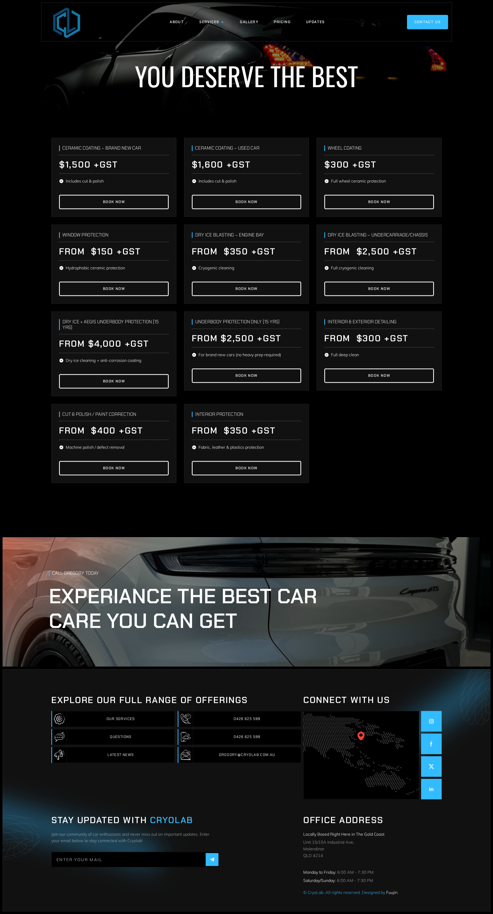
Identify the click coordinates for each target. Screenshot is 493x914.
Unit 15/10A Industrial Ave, (329, 842)
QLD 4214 (313, 855)
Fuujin (391, 892)
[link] (114, 202)
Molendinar (314, 848)
